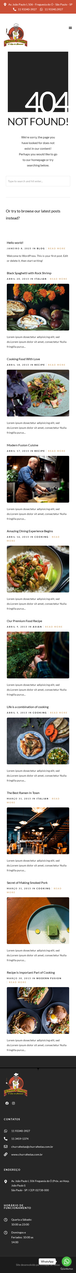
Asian (37, 626)
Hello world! (15, 242)
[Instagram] (13, 1103)
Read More (57, 248)
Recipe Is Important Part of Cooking (31, 972)
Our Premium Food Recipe (24, 621)
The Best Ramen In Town (23, 793)
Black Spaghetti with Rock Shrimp (29, 273)
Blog (41, 248)
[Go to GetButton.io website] (66, 1269)
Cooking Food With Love (23, 359)
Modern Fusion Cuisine (22, 445)
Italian (40, 279)
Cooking (41, 537)
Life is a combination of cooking (28, 707)
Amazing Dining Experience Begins (30, 531)
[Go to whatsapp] (67, 1261)
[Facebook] (7, 1103)
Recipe (39, 364)
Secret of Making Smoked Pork (27, 882)
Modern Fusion (49, 978)
